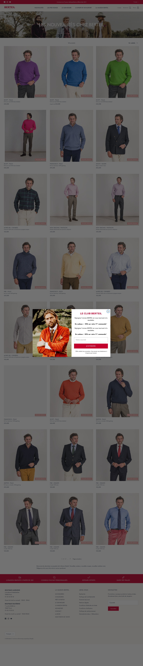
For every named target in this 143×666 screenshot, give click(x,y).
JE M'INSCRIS (91, 346)
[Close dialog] (108, 311)
